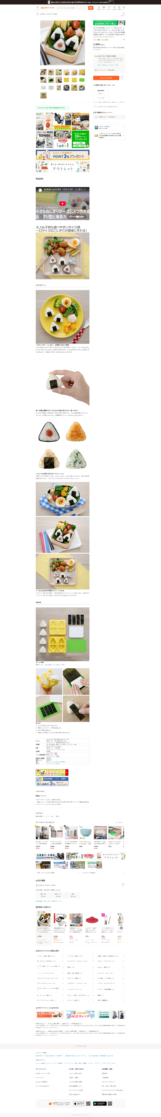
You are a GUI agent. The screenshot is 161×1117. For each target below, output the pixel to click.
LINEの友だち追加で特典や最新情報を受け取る (51, 108)
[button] (124, 39)
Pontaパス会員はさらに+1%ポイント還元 (107, 65)
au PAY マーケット (40, 1023)
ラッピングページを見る (53, 763)
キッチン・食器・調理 (53, 1023)
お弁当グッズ (65, 1023)
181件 (58, 890)
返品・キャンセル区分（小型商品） (56, 762)
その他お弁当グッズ (76, 1023)
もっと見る (118, 822)
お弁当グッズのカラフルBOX (55, 1031)
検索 (90, 8)
